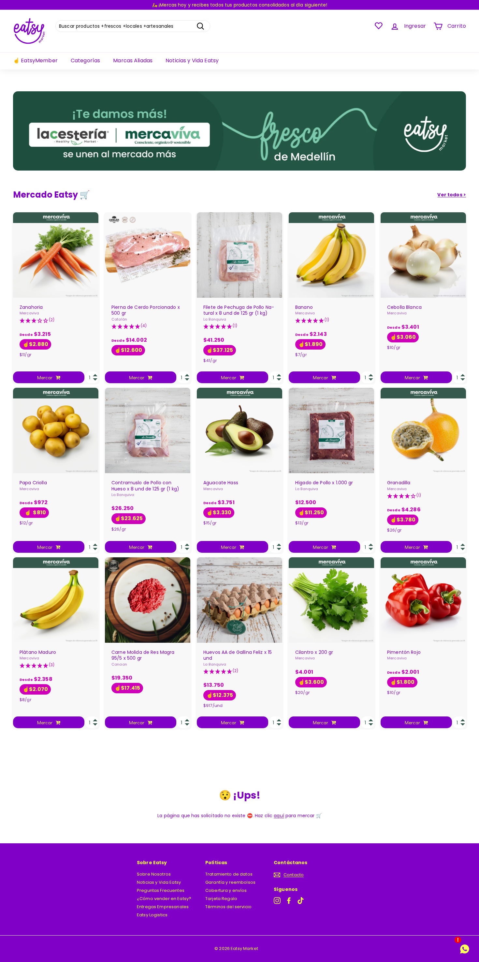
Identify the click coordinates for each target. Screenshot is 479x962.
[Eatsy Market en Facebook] (288, 900)
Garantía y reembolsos (230, 882)
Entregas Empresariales (163, 907)
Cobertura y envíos (226, 890)
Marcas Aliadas (132, 60)
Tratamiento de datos (229, 874)
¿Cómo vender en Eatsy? (164, 898)
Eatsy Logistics (152, 915)
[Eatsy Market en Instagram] (277, 900)
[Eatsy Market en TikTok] (300, 900)
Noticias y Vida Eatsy (192, 60)
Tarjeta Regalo (221, 898)
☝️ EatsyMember (35, 60)
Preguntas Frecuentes (160, 890)
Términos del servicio (228, 907)
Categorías (85, 60)
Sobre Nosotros (154, 874)
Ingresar (415, 26)
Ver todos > (451, 195)
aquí (279, 815)
